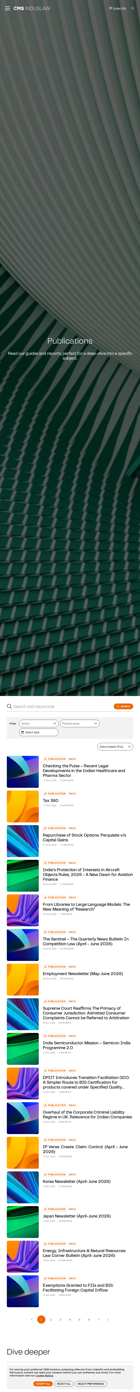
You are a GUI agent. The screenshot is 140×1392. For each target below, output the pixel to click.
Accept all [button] (43, 1383)
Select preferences (91, 1383)
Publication (57, 758)
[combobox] (57, 706)
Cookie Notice (44, 1375)
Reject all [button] (63, 1383)
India (72, 758)
